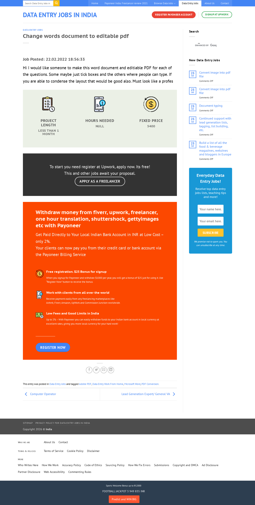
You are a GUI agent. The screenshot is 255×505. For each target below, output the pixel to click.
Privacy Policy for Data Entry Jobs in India (62, 422)
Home (94, 3)
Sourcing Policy (115, 465)
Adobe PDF (85, 384)
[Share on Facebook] (89, 370)
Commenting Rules (79, 472)
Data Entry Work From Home (107, 384)
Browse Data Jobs (163, 3)
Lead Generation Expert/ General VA (146, 394)
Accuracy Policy (71, 465)
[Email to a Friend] (103, 370)
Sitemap (28, 422)
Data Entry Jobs (190, 3)
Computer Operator (42, 394)
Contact (225, 3)
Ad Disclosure (210, 465)
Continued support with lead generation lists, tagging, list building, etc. (215, 124)
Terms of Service (53, 451)
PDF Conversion (150, 384)
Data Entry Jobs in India (60, 15)
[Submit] (56, 3)
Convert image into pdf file (214, 74)
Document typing (211, 106)
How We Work (50, 465)
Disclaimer (93, 451)
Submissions (161, 465)
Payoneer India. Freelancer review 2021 (126, 3)
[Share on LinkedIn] (111, 370)
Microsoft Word (132, 384)
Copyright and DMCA (185, 465)
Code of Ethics (93, 465)
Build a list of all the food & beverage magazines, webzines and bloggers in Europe (215, 148)
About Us (209, 3)
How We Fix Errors (139, 465)
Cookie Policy (75, 451)
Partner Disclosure (29, 472)
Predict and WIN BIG (124, 499)
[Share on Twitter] (96, 370)
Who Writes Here (28, 465)
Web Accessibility (54, 472)
